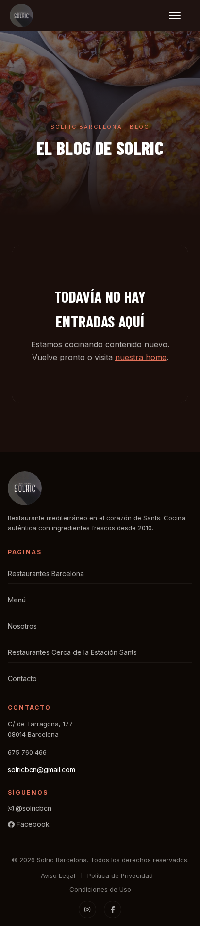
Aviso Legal (58, 875)
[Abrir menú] (179, 15)
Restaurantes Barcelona (46, 573)
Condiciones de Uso (100, 889)
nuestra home (141, 357)
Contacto (22, 678)
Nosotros (22, 626)
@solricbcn (32, 808)
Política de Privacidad (120, 875)
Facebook (32, 824)
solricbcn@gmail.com (41, 769)
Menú (17, 600)
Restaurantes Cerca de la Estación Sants (72, 652)
